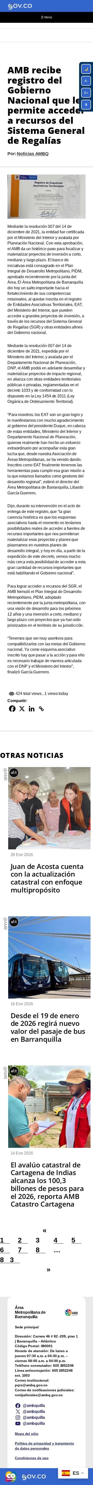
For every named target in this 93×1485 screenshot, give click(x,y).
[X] (22, 708)
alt (14, 772)
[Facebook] (12, 708)
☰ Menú (46, 17)
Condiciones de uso (32, 1458)
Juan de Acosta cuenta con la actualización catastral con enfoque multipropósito (47, 878)
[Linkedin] (31, 708)
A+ (86, 93)
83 (10, 1260)
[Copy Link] (41, 708)
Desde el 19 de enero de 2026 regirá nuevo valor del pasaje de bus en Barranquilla (48, 1027)
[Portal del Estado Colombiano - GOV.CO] (20, 6)
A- (86, 81)
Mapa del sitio (26, 1434)
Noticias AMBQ (33, 153)
